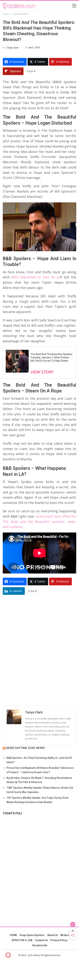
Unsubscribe (39, 945)
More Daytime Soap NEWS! (25, 748)
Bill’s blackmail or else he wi (36, 277)
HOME (13, 935)
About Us (52, 935)
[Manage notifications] (8, 955)
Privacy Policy (58, 940)
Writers (64, 935)
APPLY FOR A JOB (22, 940)
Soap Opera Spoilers (32, 935)
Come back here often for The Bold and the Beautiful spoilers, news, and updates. (39, 521)
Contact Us (41, 940)
